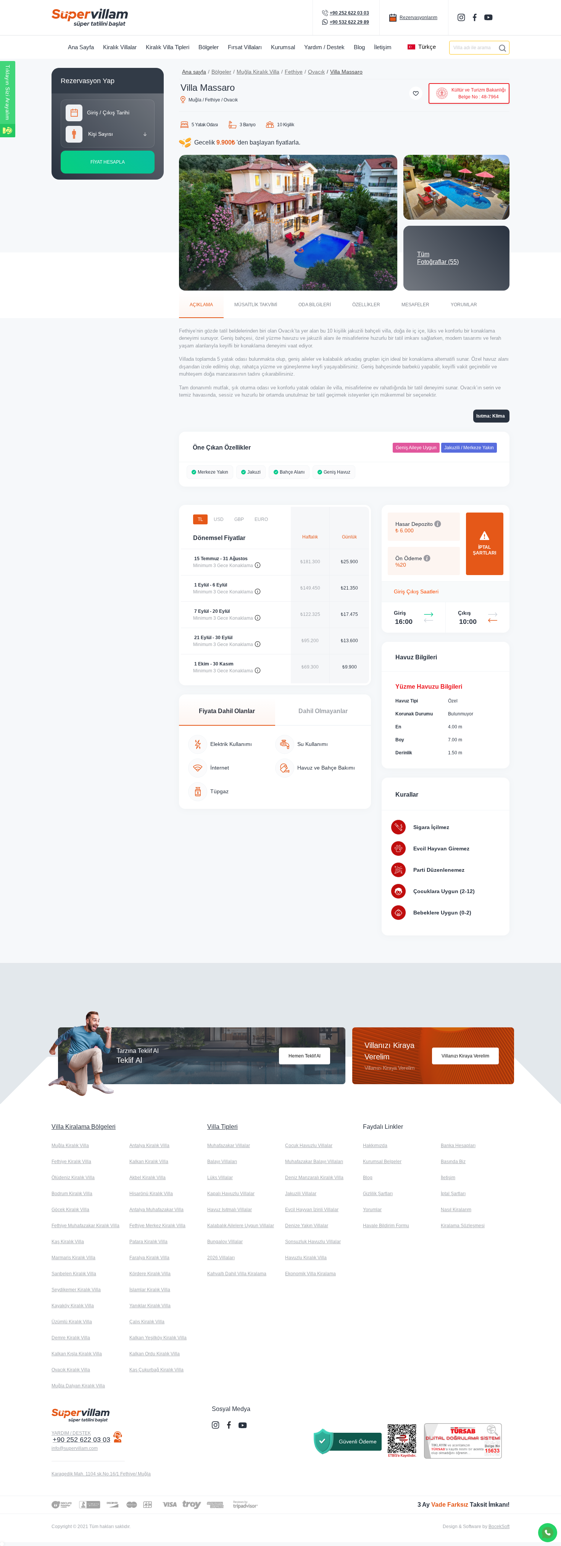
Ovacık (316, 72)
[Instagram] (462, 17)
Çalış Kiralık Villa (146, 1321)
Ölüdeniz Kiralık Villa (73, 1177)
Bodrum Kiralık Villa (72, 1193)
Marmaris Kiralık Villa (73, 1257)
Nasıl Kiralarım (456, 1209)
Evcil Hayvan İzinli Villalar (312, 1209)
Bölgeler (221, 72)
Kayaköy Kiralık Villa (73, 1305)
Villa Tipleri (222, 1126)
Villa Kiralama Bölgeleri (84, 1126)
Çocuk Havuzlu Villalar (308, 1145)
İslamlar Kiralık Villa (149, 1289)
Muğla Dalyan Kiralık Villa (78, 1386)
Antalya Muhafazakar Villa (156, 1209)
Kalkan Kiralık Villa (148, 1161)
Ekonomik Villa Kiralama (310, 1273)
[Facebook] (475, 17)
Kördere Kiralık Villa (150, 1273)
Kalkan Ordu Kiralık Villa (154, 1353)
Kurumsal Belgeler (382, 1161)
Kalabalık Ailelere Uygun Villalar (240, 1225)
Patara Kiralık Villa (148, 1241)
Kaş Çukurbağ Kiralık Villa (156, 1369)
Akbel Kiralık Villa (147, 1177)
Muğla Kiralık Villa (258, 72)
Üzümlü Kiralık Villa (72, 1321)
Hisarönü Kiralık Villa (151, 1193)
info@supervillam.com (75, 1448)
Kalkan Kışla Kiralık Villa (77, 1353)
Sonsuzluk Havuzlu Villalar (313, 1241)
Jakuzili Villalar (300, 1193)
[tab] (201, 304)
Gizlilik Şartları (378, 1193)
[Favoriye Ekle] (415, 93)
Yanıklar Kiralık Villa (150, 1305)
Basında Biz (453, 1161)
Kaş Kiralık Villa (68, 1241)
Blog (367, 1177)
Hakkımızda (375, 1145)
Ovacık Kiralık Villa (71, 1369)
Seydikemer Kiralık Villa (76, 1289)
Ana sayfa (194, 72)
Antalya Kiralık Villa (149, 1145)
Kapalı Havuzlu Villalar (231, 1193)
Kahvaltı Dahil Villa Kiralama (236, 1273)
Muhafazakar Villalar (228, 1145)
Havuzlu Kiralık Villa (306, 1257)
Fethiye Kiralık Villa (71, 1161)
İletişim (448, 1177)
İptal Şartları (453, 1193)
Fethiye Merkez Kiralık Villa (157, 1225)
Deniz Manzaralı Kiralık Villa (314, 1177)
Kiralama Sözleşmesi (463, 1225)
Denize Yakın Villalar (306, 1225)
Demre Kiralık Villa (71, 1337)
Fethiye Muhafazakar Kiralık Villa (85, 1225)
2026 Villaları (221, 1257)
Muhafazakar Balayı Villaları (314, 1161)
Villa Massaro (346, 72)
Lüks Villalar (220, 1177)
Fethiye (294, 72)
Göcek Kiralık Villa (70, 1209)
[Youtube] (489, 17)
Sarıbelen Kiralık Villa (74, 1273)
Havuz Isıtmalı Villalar (229, 1209)
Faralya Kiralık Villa (149, 1257)
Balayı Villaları (222, 1161)
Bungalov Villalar (225, 1241)
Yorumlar (372, 1209)
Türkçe (427, 46)
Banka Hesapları (458, 1145)
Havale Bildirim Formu (386, 1225)
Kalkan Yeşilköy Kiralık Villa (158, 1337)
